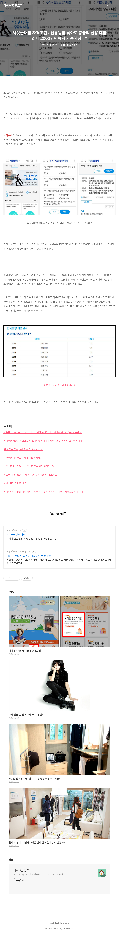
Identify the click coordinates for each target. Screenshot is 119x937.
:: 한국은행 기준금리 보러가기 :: (59, 385)
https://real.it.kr (14, 530)
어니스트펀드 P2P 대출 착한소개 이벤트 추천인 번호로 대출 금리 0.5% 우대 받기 (43, 491)
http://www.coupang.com (19, 551)
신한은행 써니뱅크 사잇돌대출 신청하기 (22, 458)
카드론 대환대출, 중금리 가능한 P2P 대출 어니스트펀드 (30, 475)
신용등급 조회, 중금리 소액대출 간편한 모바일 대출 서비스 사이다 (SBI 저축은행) (42, 432)
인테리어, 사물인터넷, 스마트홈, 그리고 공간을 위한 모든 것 (38, 874)
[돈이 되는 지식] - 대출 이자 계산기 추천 (23, 449)
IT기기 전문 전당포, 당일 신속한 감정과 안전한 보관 (32, 538)
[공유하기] (13, 578)
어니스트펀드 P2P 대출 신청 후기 (19, 483)
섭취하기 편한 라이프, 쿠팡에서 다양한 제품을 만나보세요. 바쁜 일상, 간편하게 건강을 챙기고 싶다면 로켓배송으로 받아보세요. (59, 561)
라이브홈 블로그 (12, 5)
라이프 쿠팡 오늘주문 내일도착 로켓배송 (29, 556)
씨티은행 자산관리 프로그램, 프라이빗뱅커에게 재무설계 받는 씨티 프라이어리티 (42, 441)
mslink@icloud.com (60, 923)
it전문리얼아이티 (16, 534)
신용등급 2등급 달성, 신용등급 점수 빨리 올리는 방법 (29, 466)
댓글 (12, 859)
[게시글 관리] (17, 578)
